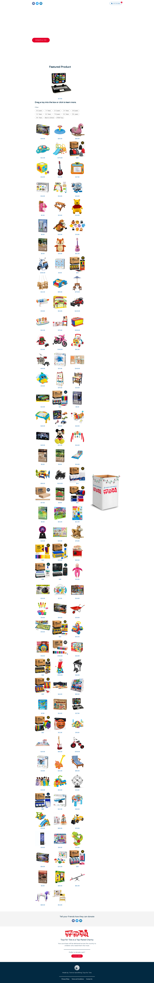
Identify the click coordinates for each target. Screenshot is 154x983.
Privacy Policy (65, 979)
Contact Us (89, 979)
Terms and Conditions (78, 979)
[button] (33, 3)
